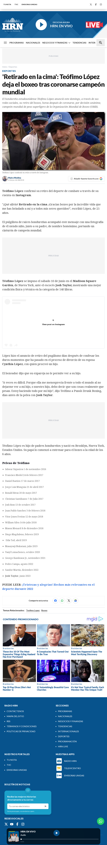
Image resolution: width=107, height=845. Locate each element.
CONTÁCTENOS (15, 711)
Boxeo (44, 610)
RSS (8, 721)
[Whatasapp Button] (100, 821)
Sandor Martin (13, 569)
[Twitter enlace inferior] (6, 824)
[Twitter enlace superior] (91, 4)
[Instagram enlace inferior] (23, 824)
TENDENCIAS (79, 42)
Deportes (13, 67)
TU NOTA (7, 4)
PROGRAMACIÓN (67, 741)
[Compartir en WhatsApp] (62, 600)
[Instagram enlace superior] (101, 4)
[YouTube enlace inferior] (11, 824)
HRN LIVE (63, 746)
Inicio (4, 67)
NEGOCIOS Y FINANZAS (54, 42)
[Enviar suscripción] (45, 806)
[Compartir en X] (69, 600)
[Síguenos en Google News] (75, 600)
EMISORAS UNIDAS (29, 4)
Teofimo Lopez (33, 610)
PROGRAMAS (16, 42)
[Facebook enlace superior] (96, 4)
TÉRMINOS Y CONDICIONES (22, 726)
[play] (57, 833)
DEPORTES (63, 736)
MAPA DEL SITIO (15, 716)
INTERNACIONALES (68, 731)
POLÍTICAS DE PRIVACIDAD (21, 731)
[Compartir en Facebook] (55, 600)
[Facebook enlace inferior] (17, 824)
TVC (16, 4)
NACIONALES (33, 42)
